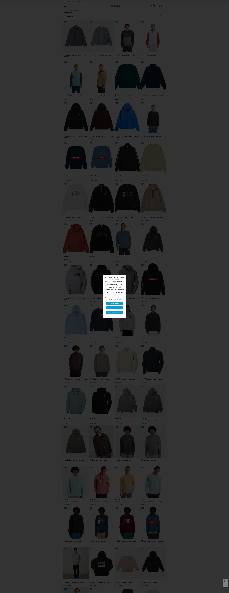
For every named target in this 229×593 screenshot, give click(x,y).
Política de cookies (116, 299)
